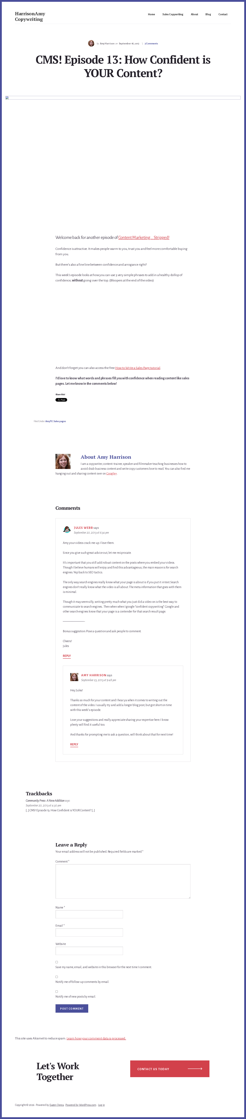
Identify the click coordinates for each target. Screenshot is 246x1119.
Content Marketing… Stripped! (143, 237)
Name (60, 907)
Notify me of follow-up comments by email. (82, 982)
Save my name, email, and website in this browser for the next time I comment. (103, 967)
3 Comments (151, 43)
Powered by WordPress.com (80, 1105)
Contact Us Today (153, 1069)
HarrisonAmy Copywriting (30, 16)
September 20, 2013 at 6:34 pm (91, 532)
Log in (101, 1105)
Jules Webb (83, 528)
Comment (62, 861)
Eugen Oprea (57, 1105)
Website (60, 944)
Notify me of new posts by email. (75, 996)
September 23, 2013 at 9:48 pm (98, 680)
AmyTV (48, 421)
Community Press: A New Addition (45, 800)
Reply (67, 656)
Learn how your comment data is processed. (96, 1038)
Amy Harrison (93, 675)
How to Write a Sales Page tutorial (137, 368)
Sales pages (59, 421)
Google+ (111, 473)
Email (60, 925)
